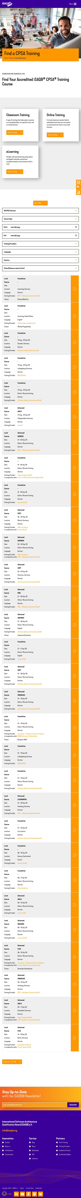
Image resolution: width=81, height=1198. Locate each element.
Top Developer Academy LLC (26, 323)
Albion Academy (23, 527)
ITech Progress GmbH (24, 1047)
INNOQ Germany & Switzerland (27, 736)
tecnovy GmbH (22, 502)
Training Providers (64, 1146)
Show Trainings (12, 132)
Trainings (11, 58)
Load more (9, 1062)
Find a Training (63, 1142)
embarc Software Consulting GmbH (29, 965)
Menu (71, 4)
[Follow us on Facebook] (28, 1194)
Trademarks (39, 1188)
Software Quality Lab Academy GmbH (29, 400)
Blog (33, 1142)
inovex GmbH (22, 659)
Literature (35, 1158)
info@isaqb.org (9, 1130)
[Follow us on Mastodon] (34, 1194)
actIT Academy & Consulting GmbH (29, 582)
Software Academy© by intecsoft (28, 350)
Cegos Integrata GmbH (25, 475)
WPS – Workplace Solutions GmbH (29, 296)
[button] (4, 1193)
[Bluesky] (40, 1194)
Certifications (9, 1150)
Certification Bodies (65, 1154)
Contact (7, 1142)
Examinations (9, 1154)
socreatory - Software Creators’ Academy (31, 734)
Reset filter (38, 203)
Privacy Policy (29, 1188)
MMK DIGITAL (22, 375)
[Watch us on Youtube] (22, 1194)
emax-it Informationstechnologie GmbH (30, 477)
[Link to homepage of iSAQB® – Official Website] (7, 4)
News (33, 1146)
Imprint (22, 1188)
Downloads (35, 1150)
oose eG (20, 425)
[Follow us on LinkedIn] (16, 1194)
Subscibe (73, 1104)
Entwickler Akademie (24, 1045)
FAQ (33, 1154)
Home (6, 58)
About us (7, 1146)
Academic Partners (65, 1150)
